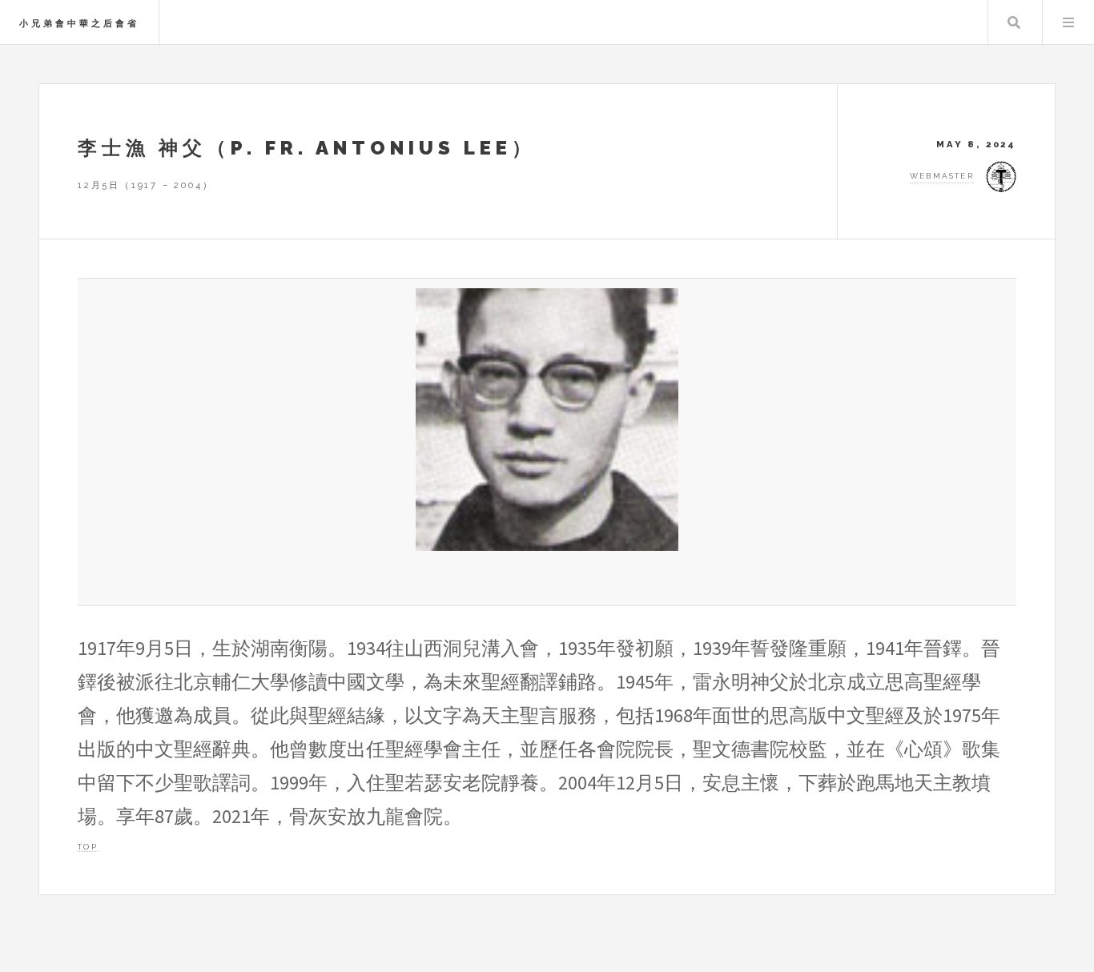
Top (88, 846)
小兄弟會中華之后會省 (79, 23)
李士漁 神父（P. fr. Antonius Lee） (307, 147)
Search (1014, 22)
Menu (1068, 22)
